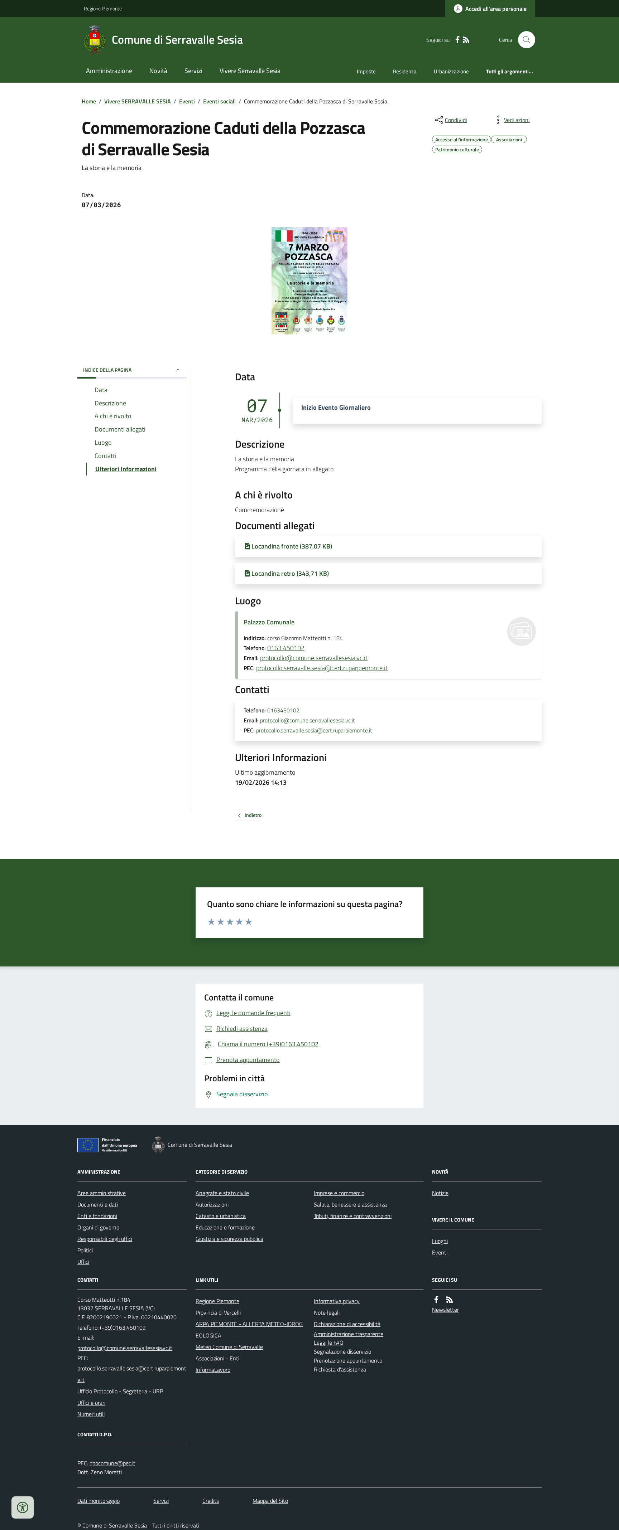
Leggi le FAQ (329, 1342)
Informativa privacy (337, 1301)
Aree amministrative (101, 1193)
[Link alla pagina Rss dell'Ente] (449, 1299)
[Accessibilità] (22, 1507)
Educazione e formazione (225, 1227)
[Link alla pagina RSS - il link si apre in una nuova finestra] (466, 39)
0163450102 (283, 711)
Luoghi (440, 1241)
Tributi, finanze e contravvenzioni (353, 1216)
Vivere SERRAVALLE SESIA (137, 101)
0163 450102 (285, 648)
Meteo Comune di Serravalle (229, 1347)
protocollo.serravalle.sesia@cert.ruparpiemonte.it (322, 668)
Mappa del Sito (270, 1500)
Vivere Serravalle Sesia (250, 70)
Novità (158, 70)
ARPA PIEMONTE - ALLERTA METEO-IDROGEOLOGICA (249, 1330)
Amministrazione (109, 70)
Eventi (187, 101)
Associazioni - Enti (217, 1358)
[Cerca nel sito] (523, 39)
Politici (85, 1250)
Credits (210, 1500)
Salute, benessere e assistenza (350, 1204)
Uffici (83, 1261)
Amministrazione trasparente (348, 1334)
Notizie (440, 1193)
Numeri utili (91, 1414)
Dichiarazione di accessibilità (347, 1324)
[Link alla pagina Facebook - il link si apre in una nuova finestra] (457, 39)
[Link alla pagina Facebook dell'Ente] (436, 1299)
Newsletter (445, 1309)
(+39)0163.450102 (123, 1327)
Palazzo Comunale (269, 622)
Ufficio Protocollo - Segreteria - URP (120, 1391)
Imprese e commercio (339, 1193)
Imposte (366, 71)
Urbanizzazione (451, 71)
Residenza (405, 71)
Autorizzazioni (212, 1204)
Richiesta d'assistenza (340, 1369)
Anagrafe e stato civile (222, 1193)
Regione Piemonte (103, 8)
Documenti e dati (97, 1204)
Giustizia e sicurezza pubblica (229, 1238)
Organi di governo (98, 1227)
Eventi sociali (219, 101)
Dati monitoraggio (98, 1500)
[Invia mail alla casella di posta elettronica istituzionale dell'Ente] (124, 1348)
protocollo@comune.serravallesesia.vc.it (314, 658)
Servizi (193, 70)
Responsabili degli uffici (104, 1238)
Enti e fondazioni (97, 1216)
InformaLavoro (213, 1369)
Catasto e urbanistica (221, 1216)
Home (89, 101)
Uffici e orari (91, 1402)
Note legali (327, 1312)
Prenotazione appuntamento (348, 1360)
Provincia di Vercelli (218, 1312)
